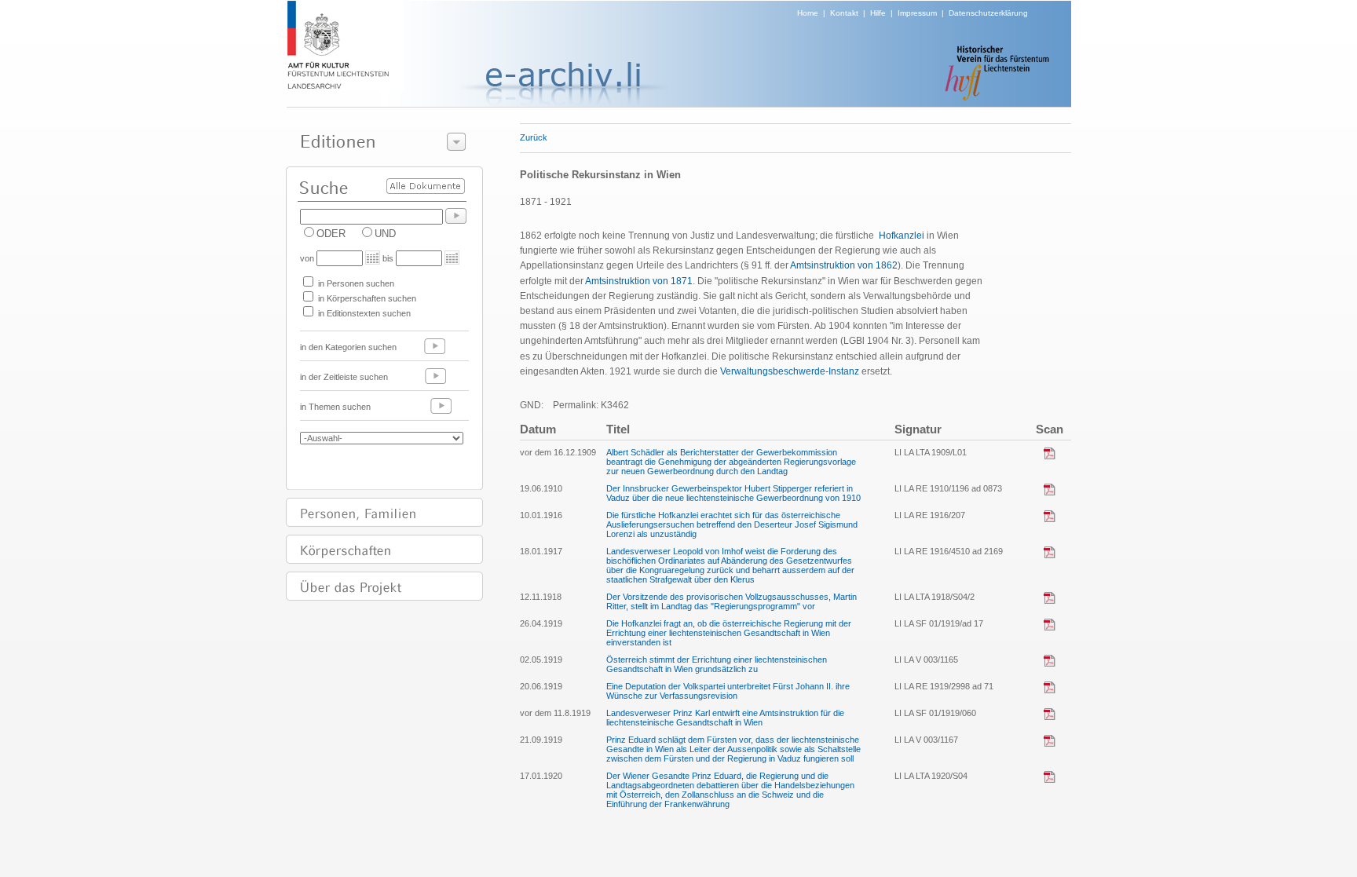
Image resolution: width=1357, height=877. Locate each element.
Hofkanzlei (901, 235)
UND (385, 233)
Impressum (917, 13)
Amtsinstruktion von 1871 (639, 281)
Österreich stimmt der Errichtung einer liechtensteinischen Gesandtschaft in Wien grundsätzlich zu (716, 664)
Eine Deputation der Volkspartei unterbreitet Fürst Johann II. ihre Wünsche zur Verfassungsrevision (728, 691)
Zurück (533, 137)
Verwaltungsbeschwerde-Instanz (789, 371)
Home (807, 13)
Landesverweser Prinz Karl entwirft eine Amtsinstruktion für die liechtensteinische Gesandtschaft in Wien (725, 717)
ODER (331, 233)
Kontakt (844, 13)
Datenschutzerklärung (988, 13)
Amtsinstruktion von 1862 (844, 265)
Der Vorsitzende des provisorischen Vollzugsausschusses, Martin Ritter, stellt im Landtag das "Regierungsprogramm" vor (731, 601)
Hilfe (878, 13)
